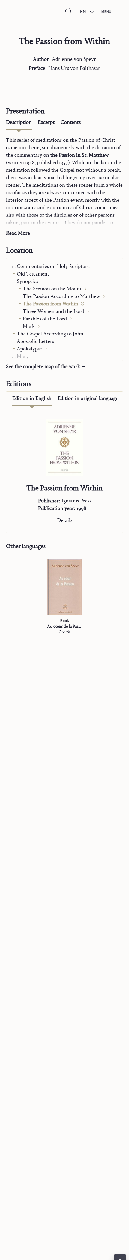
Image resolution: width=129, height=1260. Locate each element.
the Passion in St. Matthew (79, 155)
